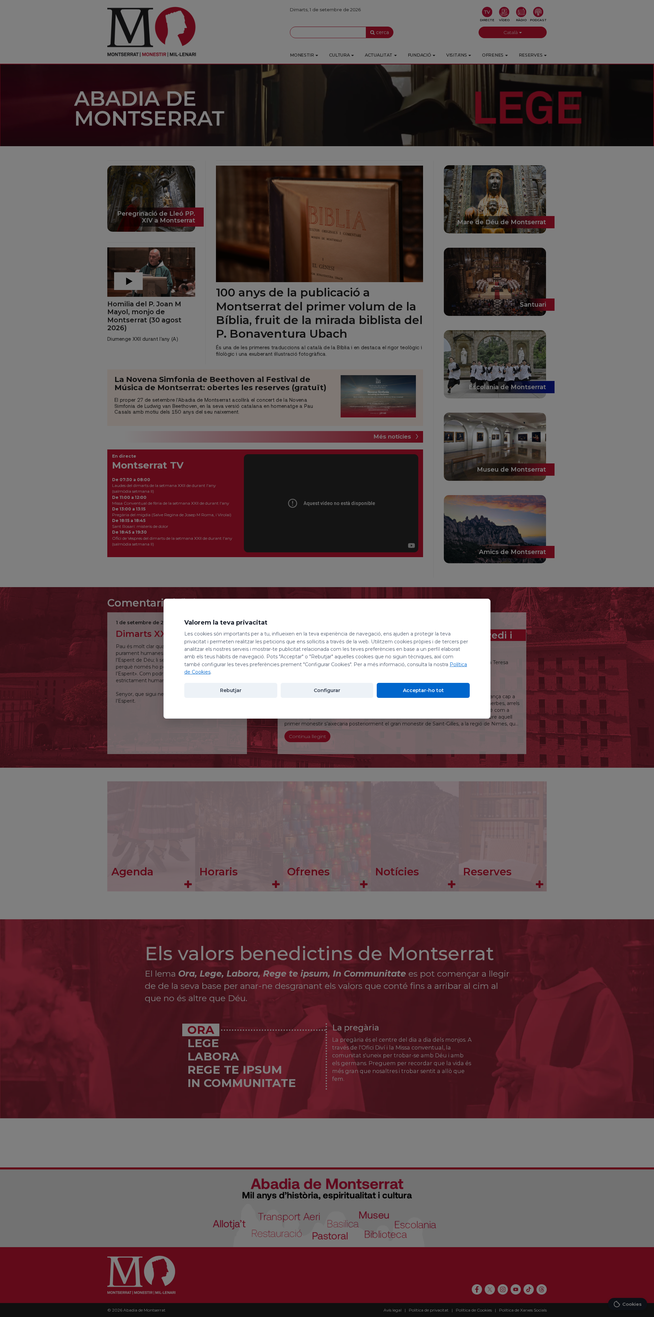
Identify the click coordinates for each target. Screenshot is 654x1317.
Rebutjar (231, 690)
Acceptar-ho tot (423, 690)
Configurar (327, 690)
